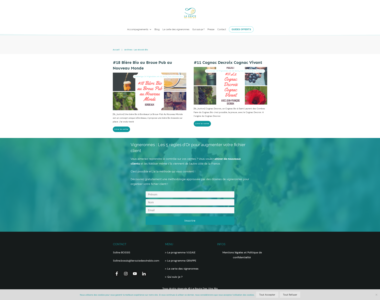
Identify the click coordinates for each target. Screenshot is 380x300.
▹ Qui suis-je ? (174, 277)
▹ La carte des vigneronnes (181, 268)
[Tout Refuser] (376, 294)
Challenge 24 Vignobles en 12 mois (150, 77)
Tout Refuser (290, 294)
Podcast (260, 71)
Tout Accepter (267, 294)
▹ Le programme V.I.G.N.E (180, 252)
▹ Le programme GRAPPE (181, 260)
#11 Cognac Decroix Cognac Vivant (228, 62)
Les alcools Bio (175, 77)
